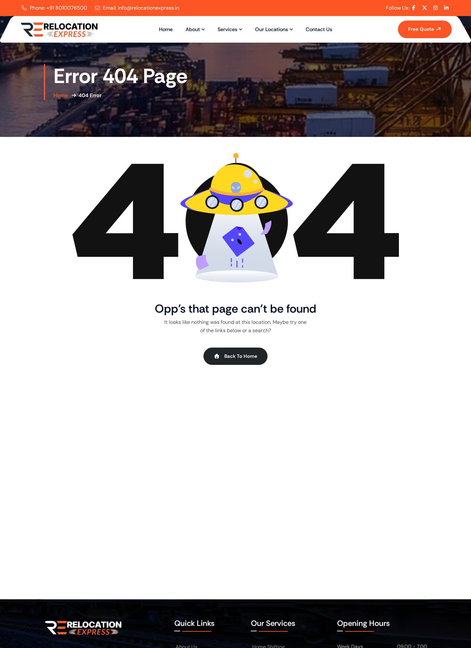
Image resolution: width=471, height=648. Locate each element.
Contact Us (319, 29)
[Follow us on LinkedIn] (446, 7)
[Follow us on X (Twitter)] (424, 7)
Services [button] (227, 29)
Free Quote (421, 29)
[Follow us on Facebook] (413, 7)
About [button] (193, 29)
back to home (240, 356)
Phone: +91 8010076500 (58, 7)
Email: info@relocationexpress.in (141, 7)
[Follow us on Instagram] (435, 7)
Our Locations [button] (271, 29)
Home (166, 29)
